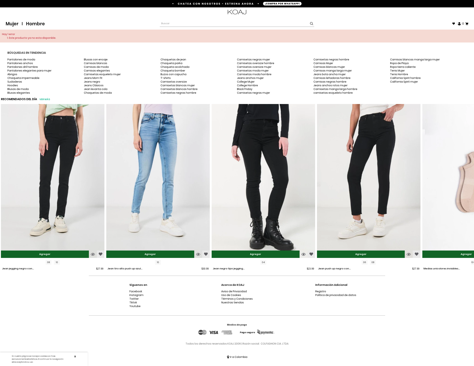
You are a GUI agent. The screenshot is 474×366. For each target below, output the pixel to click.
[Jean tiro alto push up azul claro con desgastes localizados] (158, 181)
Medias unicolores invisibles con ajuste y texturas (440, 269)
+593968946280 (458, 12)
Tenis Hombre (399, 74)
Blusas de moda (18, 89)
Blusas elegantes (18, 93)
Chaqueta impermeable (23, 78)
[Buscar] (311, 24)
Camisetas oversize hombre (255, 63)
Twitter (134, 299)
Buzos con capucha (173, 74)
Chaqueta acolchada (175, 67)
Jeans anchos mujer (250, 78)
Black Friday (244, 89)
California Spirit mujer (404, 82)
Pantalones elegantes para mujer (29, 70)
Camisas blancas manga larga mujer (415, 59)
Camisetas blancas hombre (179, 89)
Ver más (44, 99)
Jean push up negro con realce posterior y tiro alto (334, 269)
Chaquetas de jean (173, 59)
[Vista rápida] (93, 254)
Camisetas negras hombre (178, 93)
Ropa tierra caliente (403, 67)
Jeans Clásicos (94, 85)
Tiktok (133, 302)
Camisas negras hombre (329, 82)
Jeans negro (92, 82)
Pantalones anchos (20, 63)
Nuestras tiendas (232, 302)
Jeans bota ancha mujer (329, 74)
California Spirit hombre (405, 78)
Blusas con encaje (96, 59)
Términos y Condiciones (237, 299)
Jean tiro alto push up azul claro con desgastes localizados (124, 269)
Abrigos (12, 74)
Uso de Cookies (231, 295)
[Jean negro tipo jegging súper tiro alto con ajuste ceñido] (263, 181)
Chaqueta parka (171, 63)
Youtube (135, 306)
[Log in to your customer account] (459, 23)
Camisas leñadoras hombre (332, 78)
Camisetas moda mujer (253, 70)
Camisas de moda (96, 67)
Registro (320, 291)
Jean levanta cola (95, 89)
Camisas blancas (95, 63)
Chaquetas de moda (98, 93)
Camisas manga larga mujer (332, 70)
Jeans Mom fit (93, 78)
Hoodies (12, 85)
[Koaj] (237, 12)
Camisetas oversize (174, 82)
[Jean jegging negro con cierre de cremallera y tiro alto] (52, 181)
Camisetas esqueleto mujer (102, 74)
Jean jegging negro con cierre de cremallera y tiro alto (18, 269)
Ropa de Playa (399, 63)
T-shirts (166, 78)
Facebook (135, 291)
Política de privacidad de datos (335, 295)
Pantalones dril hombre (22, 67)
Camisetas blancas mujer (178, 85)
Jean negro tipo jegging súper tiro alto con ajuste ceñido (229, 269)
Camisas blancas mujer (329, 67)
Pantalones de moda (21, 59)
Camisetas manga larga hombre (335, 89)
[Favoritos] (453, 23)
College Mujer (246, 82)
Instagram (136, 295)
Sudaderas (14, 82)
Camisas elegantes (97, 70)
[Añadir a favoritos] (100, 254)
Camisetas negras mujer (253, 59)
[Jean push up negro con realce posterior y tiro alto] (368, 181)
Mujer (12, 24)
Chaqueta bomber (173, 70)
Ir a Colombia (238, 357)
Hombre (35, 24)
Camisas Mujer (323, 63)
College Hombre (247, 85)
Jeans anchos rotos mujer (330, 85)
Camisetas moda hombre (254, 74)
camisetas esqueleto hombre (333, 93)
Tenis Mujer (397, 70)
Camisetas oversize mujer (254, 67)
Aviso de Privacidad (234, 291)
